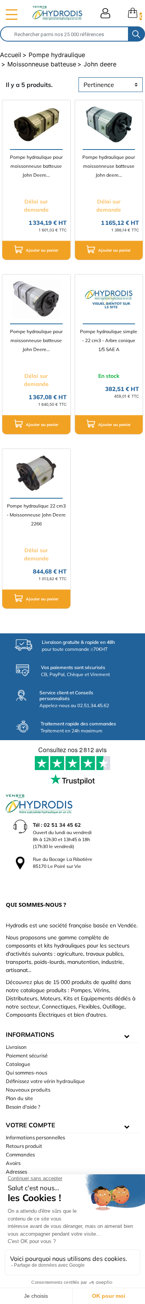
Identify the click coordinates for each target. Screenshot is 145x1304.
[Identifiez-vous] (105, 13)
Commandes (20, 1154)
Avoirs (13, 1163)
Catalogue (18, 1064)
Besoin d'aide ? (23, 1107)
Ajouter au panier (41, 249)
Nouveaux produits (28, 1090)
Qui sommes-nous (26, 1072)
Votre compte (30, 1125)
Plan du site (19, 1098)
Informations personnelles (35, 1137)
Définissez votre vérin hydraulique (45, 1081)
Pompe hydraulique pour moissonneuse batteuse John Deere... (36, 166)
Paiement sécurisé (27, 1055)
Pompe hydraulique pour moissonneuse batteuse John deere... (108, 166)
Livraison (16, 1047)
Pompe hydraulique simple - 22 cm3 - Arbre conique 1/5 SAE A (108, 340)
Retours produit (24, 1146)
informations (30, 1034)
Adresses (16, 1171)
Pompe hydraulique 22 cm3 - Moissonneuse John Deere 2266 (36, 515)
